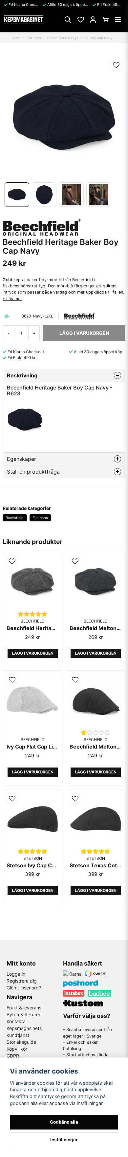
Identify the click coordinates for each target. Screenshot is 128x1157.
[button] (116, 65)
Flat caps (34, 38)
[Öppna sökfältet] (68, 19)
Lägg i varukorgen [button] (32, 653)
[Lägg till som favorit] (80, 19)
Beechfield (15, 517)
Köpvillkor (17, 1049)
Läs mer (14, 298)
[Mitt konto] (93, 19)
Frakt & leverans (24, 1007)
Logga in (16, 974)
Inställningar (64, 1139)
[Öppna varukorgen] (105, 19)
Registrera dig (22, 981)
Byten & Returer (23, 1014)
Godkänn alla (64, 1122)
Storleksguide (21, 1042)
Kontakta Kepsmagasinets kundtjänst (24, 1028)
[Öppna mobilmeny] (118, 19)
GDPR (13, 1055)
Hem (16, 38)
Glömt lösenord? (24, 987)
